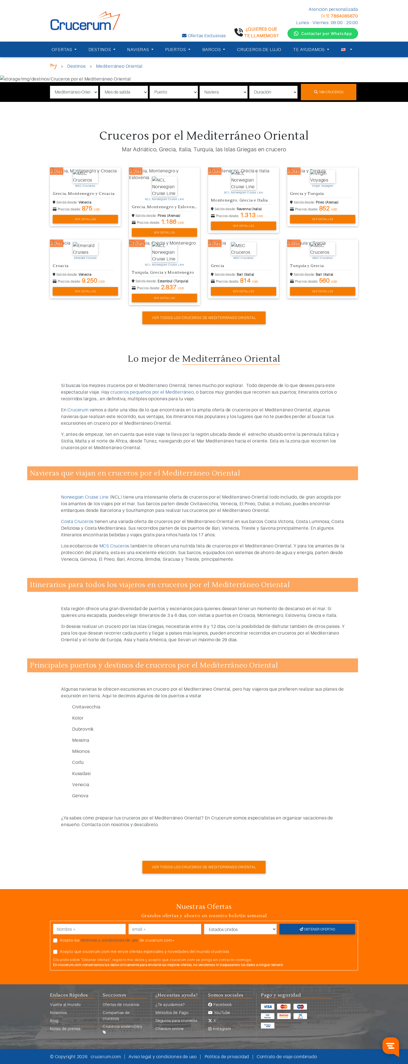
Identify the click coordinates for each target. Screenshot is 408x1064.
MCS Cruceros (114, 546)
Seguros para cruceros (176, 1020)
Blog (54, 1020)
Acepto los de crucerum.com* (117, 940)
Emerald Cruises (85, 258)
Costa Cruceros (77, 521)
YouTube (221, 1012)
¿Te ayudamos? (170, 1004)
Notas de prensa (65, 1028)
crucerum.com (106, 1056)
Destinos (76, 66)
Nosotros (58, 1012)
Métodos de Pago (171, 1012)
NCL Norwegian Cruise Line (164, 199)
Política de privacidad (227, 1056)
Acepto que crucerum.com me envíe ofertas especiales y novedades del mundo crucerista (144, 951)
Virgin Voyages (322, 185)
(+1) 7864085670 (339, 16)
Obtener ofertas (319, 929)
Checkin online (169, 1028)
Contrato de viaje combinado (287, 1056)
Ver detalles (85, 219)
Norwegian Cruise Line (85, 497)
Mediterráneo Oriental (119, 66)
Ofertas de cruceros (121, 1004)
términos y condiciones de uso (109, 940)
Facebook (222, 1004)
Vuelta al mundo (65, 1004)
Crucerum (77, 409)
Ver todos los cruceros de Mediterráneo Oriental (204, 317)
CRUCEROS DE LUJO (259, 49)
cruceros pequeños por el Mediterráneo (152, 392)
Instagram (221, 1028)
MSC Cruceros (85, 185)
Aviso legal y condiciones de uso (163, 1056)
